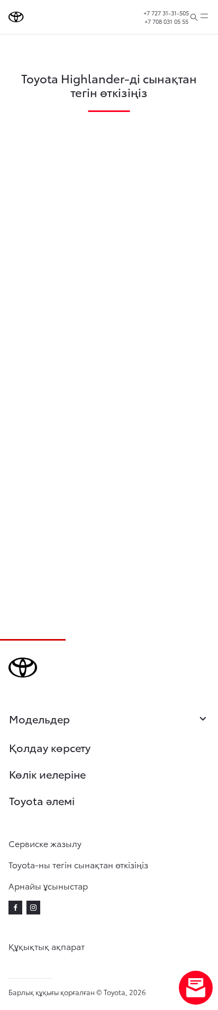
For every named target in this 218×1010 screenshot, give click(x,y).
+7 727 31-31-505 (166, 12)
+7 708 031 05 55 (166, 21)
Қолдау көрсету (49, 747)
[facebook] (15, 907)
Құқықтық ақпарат (46, 946)
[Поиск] (194, 17)
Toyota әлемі (42, 800)
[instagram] (33, 907)
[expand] (204, 17)
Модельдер (39, 719)
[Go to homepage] (16, 17)
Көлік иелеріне (47, 774)
